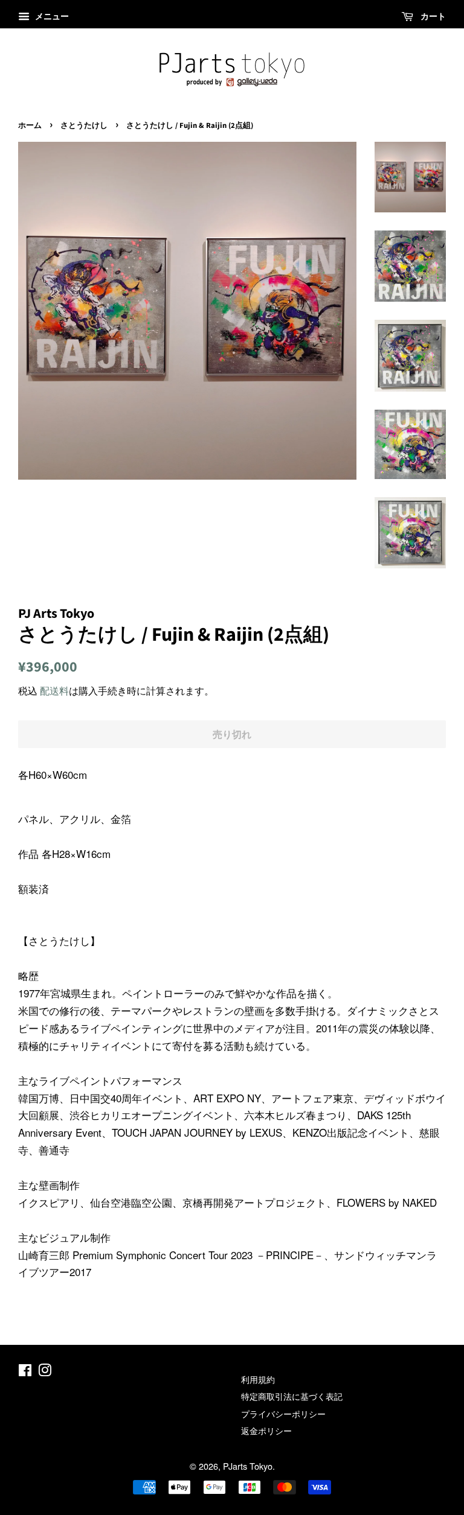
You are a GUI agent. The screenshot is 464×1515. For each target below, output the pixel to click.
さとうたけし (84, 125)
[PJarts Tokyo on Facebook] (25, 1371)
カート (432, 16)
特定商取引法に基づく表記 (292, 1396)
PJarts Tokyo (247, 1465)
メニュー (51, 16)
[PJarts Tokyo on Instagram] (44, 1371)
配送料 (54, 690)
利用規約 (258, 1379)
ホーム (30, 125)
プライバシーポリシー (283, 1413)
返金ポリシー (266, 1430)
